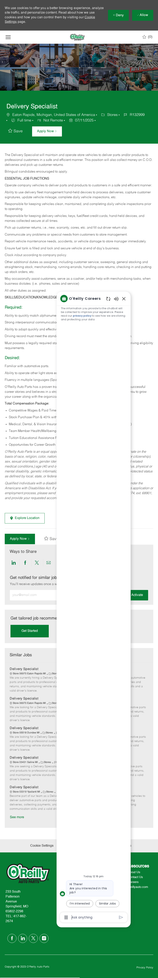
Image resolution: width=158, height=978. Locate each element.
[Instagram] (44, 938)
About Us (134, 872)
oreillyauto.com (138, 887)
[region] (94, 607)
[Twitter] (33, 938)
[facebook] (11, 938)
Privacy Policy (144, 967)
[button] (47, 131)
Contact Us (135, 877)
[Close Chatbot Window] (124, 298)
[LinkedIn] (22, 938)
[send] (121, 917)
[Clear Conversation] (108, 298)
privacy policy (82, 315)
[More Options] (66, 917)
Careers (133, 882)
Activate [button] (137, 595)
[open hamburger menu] (8, 37)
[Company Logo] (77, 37)
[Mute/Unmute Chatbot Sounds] (116, 299)
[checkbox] (15, 131)
